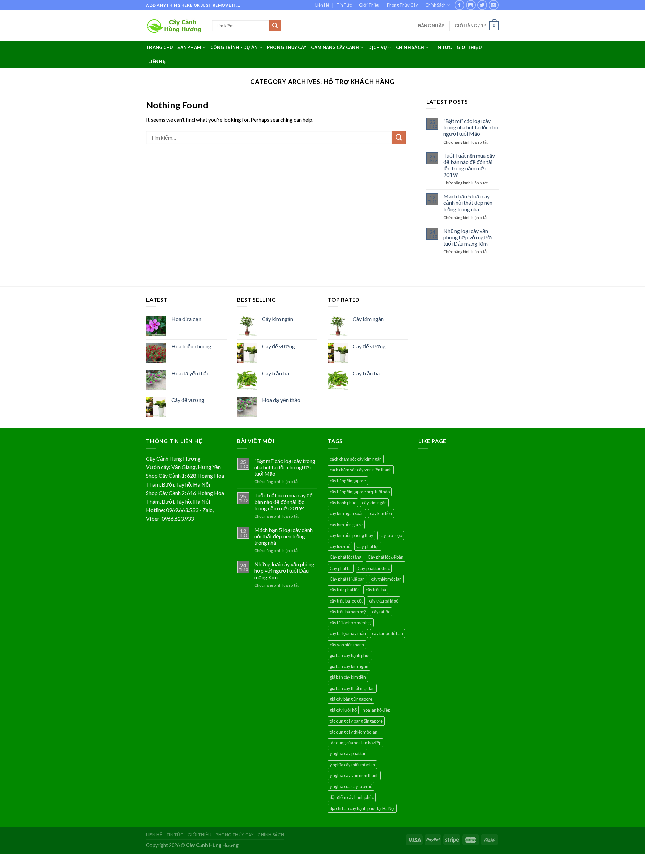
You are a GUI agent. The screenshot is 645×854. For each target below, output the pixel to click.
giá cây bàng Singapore (351, 699)
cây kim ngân (374, 502)
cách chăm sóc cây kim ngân (356, 459)
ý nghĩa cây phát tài (347, 753)
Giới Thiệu (369, 5)
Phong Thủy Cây (402, 5)
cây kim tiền (381, 513)
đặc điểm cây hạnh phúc (352, 797)
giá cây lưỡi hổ (343, 710)
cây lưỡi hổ (340, 546)
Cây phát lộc (367, 546)
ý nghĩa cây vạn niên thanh (354, 775)
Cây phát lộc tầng (345, 557)
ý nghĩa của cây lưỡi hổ (351, 786)
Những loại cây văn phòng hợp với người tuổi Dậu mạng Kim (467, 237)
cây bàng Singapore (348, 480)
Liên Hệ (322, 5)
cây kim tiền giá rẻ (346, 524)
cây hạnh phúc (343, 502)
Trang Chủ (159, 47)
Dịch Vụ (377, 47)
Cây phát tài (341, 568)
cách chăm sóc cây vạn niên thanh (361, 469)
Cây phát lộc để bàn (385, 557)
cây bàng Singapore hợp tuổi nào (360, 491)
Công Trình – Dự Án (234, 47)
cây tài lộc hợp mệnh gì (351, 622)
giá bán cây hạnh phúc (350, 655)
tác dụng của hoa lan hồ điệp (355, 742)
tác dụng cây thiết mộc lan (353, 732)
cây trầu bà (376, 589)
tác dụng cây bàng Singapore (356, 721)
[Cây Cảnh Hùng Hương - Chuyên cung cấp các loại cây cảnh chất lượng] (174, 26)
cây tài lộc (381, 611)
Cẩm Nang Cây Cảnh (335, 47)
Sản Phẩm (189, 47)
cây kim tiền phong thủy (351, 535)
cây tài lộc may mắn (348, 633)
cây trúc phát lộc (344, 589)
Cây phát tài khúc (374, 568)
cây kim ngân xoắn (347, 513)
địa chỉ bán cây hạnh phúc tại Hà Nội (362, 808)
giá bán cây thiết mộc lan (352, 688)
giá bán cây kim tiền (348, 677)
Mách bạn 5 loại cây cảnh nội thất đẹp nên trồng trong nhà (467, 202)
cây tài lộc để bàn (387, 633)
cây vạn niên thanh (347, 644)
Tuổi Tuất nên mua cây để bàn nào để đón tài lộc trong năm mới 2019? (469, 165)
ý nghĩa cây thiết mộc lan (352, 764)
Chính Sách (435, 5)
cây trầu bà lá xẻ (383, 601)
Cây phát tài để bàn (347, 579)
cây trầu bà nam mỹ (348, 611)
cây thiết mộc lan (386, 579)
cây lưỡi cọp (390, 535)
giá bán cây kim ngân (349, 666)
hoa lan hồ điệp (376, 710)
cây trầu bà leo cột (346, 601)
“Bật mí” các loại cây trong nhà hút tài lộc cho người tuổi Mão (470, 127)
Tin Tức (344, 5)
